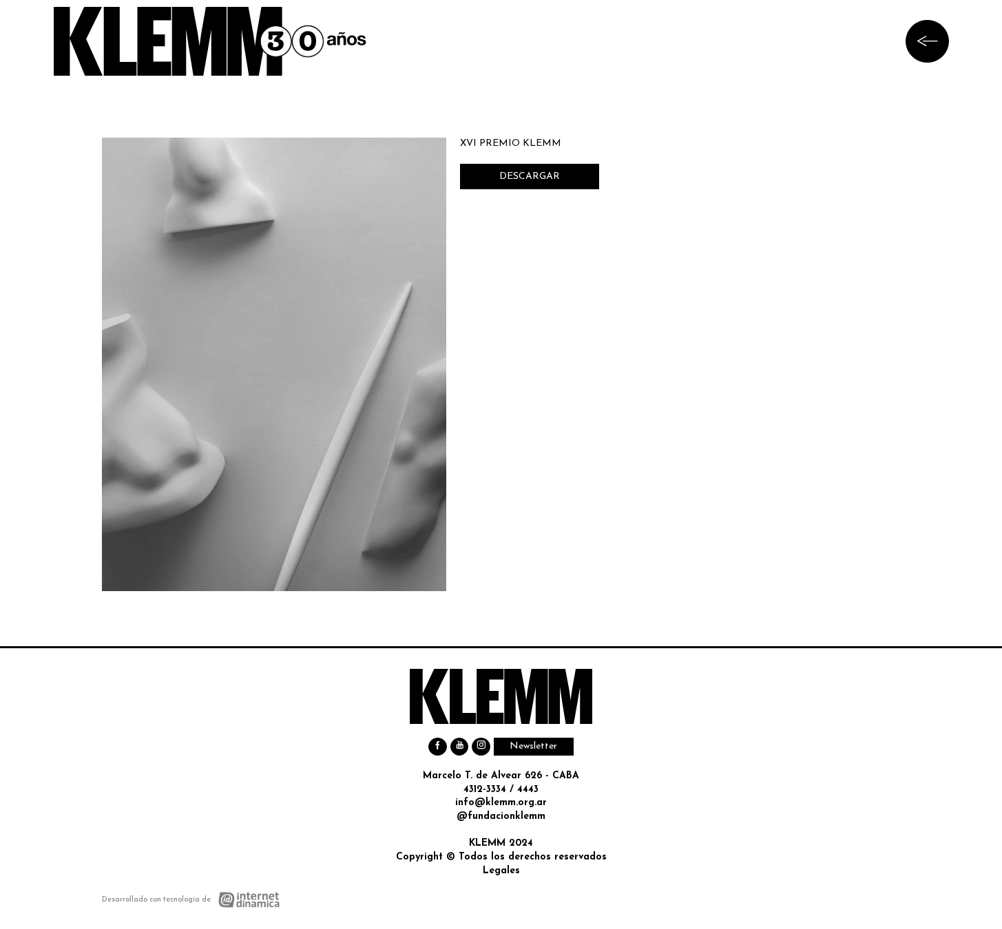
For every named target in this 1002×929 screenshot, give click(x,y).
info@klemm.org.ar (501, 803)
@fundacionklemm (501, 816)
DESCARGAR (529, 176)
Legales (501, 871)
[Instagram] (481, 747)
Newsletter (533, 746)
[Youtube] (459, 747)
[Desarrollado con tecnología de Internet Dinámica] (191, 899)
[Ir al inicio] (210, 41)
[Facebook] (437, 747)
